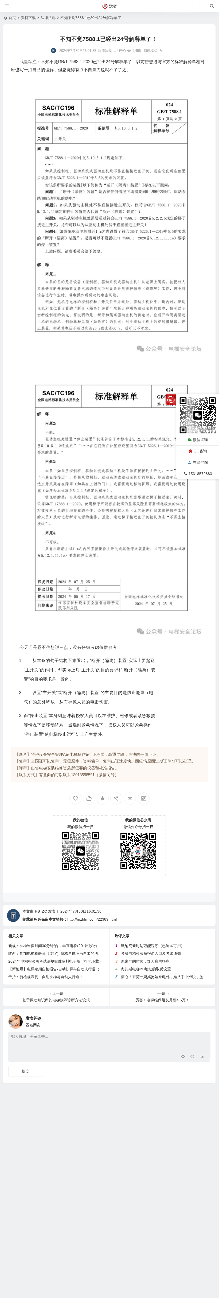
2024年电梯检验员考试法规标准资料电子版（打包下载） (55, 961)
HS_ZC (41, 911)
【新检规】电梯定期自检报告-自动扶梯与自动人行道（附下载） (61, 969)
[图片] (202, 1057)
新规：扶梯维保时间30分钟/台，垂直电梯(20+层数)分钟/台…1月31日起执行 (71, 946)
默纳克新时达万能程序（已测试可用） (153, 946)
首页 (12, 18)
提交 (25, 1071)
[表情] (192, 1057)
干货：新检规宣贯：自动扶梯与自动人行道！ (45, 977)
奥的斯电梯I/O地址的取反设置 (146, 969)
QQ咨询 (200, 451)
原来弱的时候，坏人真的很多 (145, 961)
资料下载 (28, 18)
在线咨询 (200, 462)
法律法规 (48, 18)
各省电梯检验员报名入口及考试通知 (151, 953)
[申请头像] (205, 1020)
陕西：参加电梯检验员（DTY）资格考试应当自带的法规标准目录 (62, 953)
